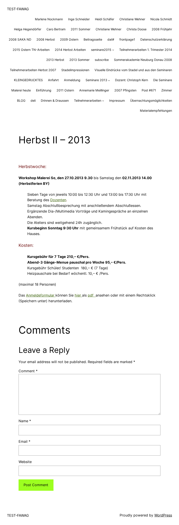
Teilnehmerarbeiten (87, 100)
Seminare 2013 (96, 80)
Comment (28, 371)
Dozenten (58, 200)
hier (78, 295)
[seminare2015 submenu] (113, 50)
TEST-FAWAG (18, 9)
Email (24, 441)
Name (25, 421)
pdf (92, 295)
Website (25, 462)
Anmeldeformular (40, 295)
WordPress (163, 515)
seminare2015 (101, 49)
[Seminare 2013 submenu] (109, 80)
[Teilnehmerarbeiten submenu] (103, 100)
